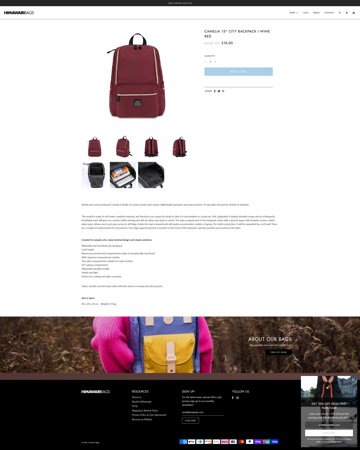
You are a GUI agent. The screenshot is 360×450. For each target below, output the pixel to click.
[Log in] (346, 12)
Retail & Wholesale (141, 401)
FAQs (135, 406)
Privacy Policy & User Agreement (149, 414)
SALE (305, 12)
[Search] (339, 12)
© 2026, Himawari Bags (90, 442)
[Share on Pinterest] (223, 91)
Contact (329, 12)
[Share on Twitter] (219, 91)
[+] (215, 62)
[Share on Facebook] (215, 91)
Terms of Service (331, 442)
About (316, 12)
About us (136, 397)
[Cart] (354, 12)
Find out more (279, 352)
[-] (205, 62)
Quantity (209, 56)
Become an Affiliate (142, 419)
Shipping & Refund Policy (145, 410)
